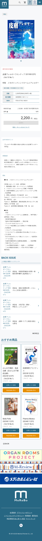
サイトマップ (30, 519)
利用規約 (28, 516)
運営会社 (35, 516)
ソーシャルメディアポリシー (14, 516)
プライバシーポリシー (24, 512)
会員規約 (13, 512)
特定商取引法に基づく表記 (16, 519)
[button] (21, 272)
